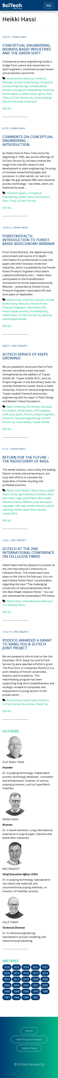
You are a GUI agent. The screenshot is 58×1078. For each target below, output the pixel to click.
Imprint (29, 1030)
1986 (16, 997)
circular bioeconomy (26, 82)
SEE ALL (7, 108)
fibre (34, 490)
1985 (26, 997)
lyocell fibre (30, 498)
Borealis (47, 406)
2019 (16, 973)
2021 (45, 967)
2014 (45, 973)
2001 (35, 985)
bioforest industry (33, 300)
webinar (47, 315)
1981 (35, 997)
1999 (7, 991)
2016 (26, 973)
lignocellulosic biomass (32, 494)
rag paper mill (10, 506)
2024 (26, 967)
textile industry (36, 506)
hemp (13, 494)
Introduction (42, 197)
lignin (41, 94)
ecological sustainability (27, 90)
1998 (16, 991)
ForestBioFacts (39, 311)
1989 (45, 991)
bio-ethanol (38, 78)
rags (23, 506)
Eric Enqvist (9, 410)
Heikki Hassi (29, 94)
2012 (16, 979)
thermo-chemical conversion (19, 101)
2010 (26, 979)
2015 (35, 973)
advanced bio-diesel (18, 78)
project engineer (44, 414)
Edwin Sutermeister (18, 490)
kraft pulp (8, 414)
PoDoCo (43, 700)
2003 (16, 985)
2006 (7, 985)
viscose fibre (9, 513)
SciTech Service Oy (21, 97)
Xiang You (42, 704)
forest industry (11, 94)
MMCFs (27, 502)
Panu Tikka (9, 200)
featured (48, 90)
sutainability (23, 422)
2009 (35, 979)
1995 (26, 991)
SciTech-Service (26, 200)
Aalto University (15, 406)
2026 (7, 967)
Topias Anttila (40, 422)
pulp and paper (42, 502)
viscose (41, 509)
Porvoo (28, 414)
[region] (29, 1057)
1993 (35, 991)
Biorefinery (33, 406)
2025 (16, 967)
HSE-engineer (42, 410)
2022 (35, 967)
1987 (7, 997)
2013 (7, 979)
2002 (26, 985)
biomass (7, 82)
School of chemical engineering (21, 418)
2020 (7, 973)
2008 (45, 979)
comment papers (16, 193)
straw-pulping (42, 97)
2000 (45, 985)
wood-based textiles (14, 319)
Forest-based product (15, 311)
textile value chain (25, 509)
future (42, 490)
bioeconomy (13, 300)
